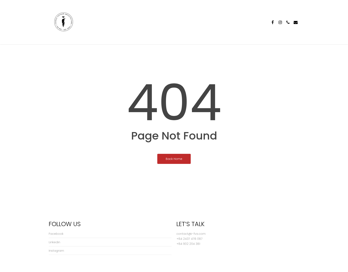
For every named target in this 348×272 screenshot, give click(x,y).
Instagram (56, 250)
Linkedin (54, 242)
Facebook (56, 234)
